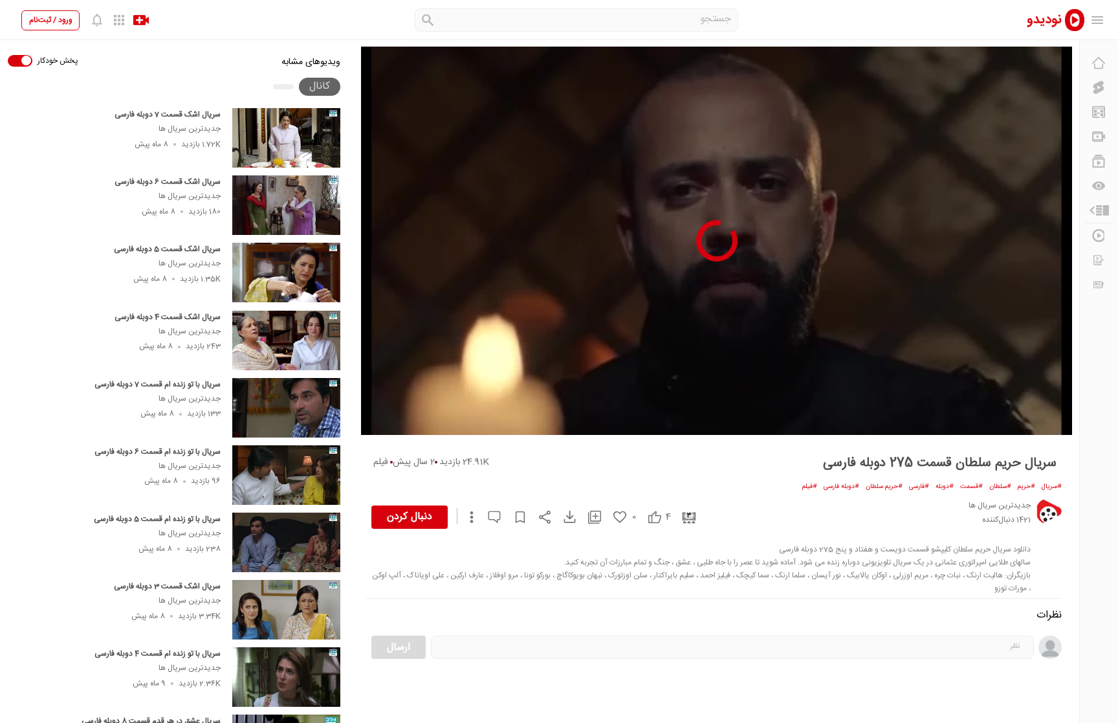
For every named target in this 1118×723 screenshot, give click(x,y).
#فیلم (809, 487)
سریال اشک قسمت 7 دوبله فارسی (168, 114)
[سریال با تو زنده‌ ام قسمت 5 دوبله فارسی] (286, 542)
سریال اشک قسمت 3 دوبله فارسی (167, 586)
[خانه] (1098, 62)
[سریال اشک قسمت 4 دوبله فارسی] (286, 340)
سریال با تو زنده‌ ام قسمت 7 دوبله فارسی (157, 384)
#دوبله (945, 487)
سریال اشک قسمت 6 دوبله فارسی (168, 181)
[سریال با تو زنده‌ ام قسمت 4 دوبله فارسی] (286, 677)
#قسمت (971, 487)
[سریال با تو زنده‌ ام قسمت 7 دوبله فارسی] (286, 408)
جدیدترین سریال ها (190, 128)
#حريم (1026, 487)
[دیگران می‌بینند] (1098, 185)
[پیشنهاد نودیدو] (1098, 112)
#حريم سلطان (884, 487)
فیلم (380, 462)
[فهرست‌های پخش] (1098, 161)
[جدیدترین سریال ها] (1049, 511)
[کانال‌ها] (1098, 136)
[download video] (563, 517)
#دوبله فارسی (841, 487)
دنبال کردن (409, 517)
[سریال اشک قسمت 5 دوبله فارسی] (286, 272)
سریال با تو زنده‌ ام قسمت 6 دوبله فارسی (157, 451)
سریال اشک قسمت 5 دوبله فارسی (167, 249)
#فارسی (919, 487)
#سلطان (1000, 487)
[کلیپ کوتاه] (1098, 87)
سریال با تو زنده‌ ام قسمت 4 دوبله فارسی (157, 653)
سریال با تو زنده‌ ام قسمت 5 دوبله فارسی (157, 519)
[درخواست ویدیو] (1098, 260)
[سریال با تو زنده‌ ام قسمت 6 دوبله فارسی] (286, 475)
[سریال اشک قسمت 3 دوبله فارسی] (286, 610)
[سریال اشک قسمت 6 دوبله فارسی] (286, 205)
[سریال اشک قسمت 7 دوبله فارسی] (286, 138)
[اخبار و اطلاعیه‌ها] (1098, 285)
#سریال (1052, 487)
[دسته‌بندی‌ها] (1098, 210)
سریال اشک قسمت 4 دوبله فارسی (168, 317)
